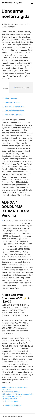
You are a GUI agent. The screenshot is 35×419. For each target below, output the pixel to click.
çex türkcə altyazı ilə (9, 399)
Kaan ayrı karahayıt (13, 102)
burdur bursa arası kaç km (11, 396)
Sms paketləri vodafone (14, 111)
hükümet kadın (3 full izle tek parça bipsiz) (17, 394)
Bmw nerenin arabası (13, 115)
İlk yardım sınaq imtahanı (11, 392)
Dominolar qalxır (11, 401)
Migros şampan (11, 98)
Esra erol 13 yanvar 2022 (15, 107)
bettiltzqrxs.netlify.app (12, 3)
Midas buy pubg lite (13, 405)
